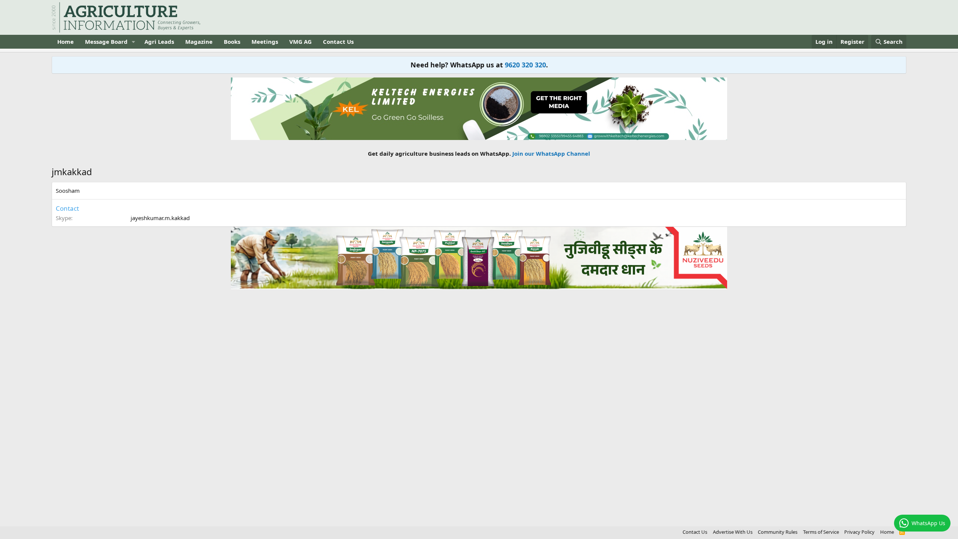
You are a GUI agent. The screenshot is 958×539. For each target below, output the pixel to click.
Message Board (106, 41)
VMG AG (300, 41)
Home (65, 41)
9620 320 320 (525, 64)
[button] (133, 42)
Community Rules (777, 532)
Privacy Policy (859, 532)
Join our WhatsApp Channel (551, 153)
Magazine (199, 41)
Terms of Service (821, 532)
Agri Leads (159, 41)
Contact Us (338, 41)
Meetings (264, 41)
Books (232, 41)
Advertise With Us (733, 532)
